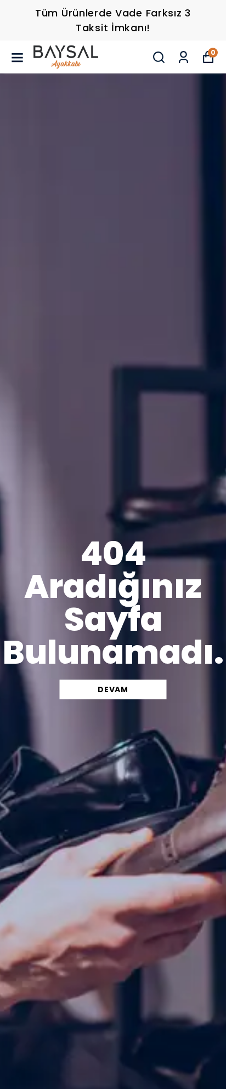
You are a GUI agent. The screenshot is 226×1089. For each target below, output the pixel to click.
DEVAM (113, 689)
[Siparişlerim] (183, 57)
